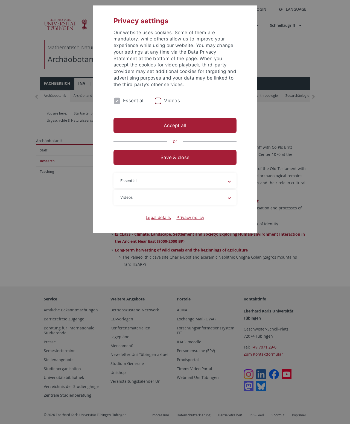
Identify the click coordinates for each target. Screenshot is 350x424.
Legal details (158, 217)
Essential (133, 100)
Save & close (175, 157)
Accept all (175, 125)
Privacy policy (190, 217)
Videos (172, 100)
